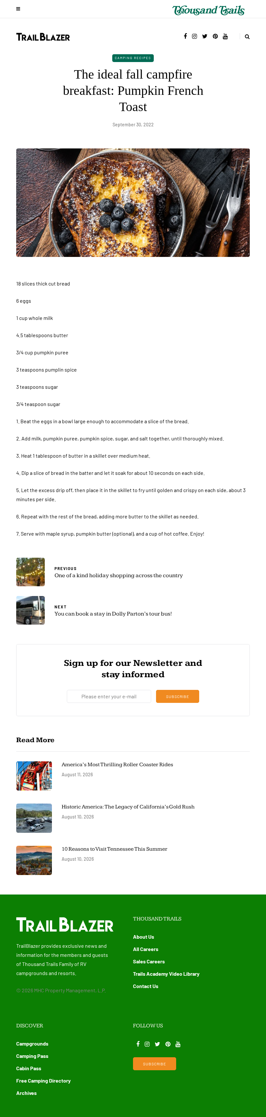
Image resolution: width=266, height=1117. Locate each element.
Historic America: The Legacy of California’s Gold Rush (129, 807)
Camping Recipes (133, 58)
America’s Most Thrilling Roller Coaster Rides (117, 764)
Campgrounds (32, 1043)
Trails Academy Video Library (166, 974)
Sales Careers (149, 961)
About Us (143, 936)
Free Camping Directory (43, 1080)
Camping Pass (32, 1056)
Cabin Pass (28, 1068)
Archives (26, 1093)
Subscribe (177, 696)
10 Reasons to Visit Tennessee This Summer (114, 849)
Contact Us (145, 986)
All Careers (145, 949)
